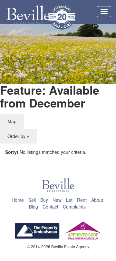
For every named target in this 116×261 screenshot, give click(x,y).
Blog (33, 206)
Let (69, 200)
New (57, 200)
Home (18, 200)
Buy (44, 200)
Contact (50, 206)
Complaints (74, 206)
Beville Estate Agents (28, 15)
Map (11, 121)
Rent (82, 200)
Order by (17, 136)
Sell (32, 200)
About (97, 200)
